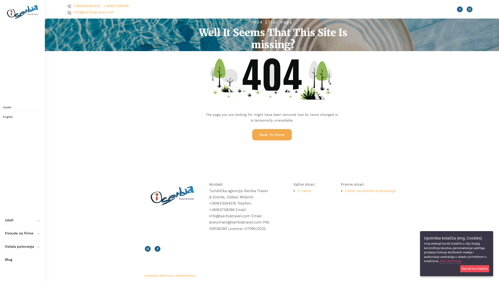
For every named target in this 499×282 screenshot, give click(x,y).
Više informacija (450, 261)
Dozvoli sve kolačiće (475, 268)
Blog (8, 259)
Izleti (9, 220)
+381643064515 (86, 6)
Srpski (7, 107)
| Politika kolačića (185, 275)
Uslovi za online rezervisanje (370, 191)
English (8, 116)
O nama (304, 191)
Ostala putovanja (19, 246)
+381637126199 (116, 6)
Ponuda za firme (19, 233)
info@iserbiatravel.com (93, 12)
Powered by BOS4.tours (159, 275)
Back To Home (272, 135)
